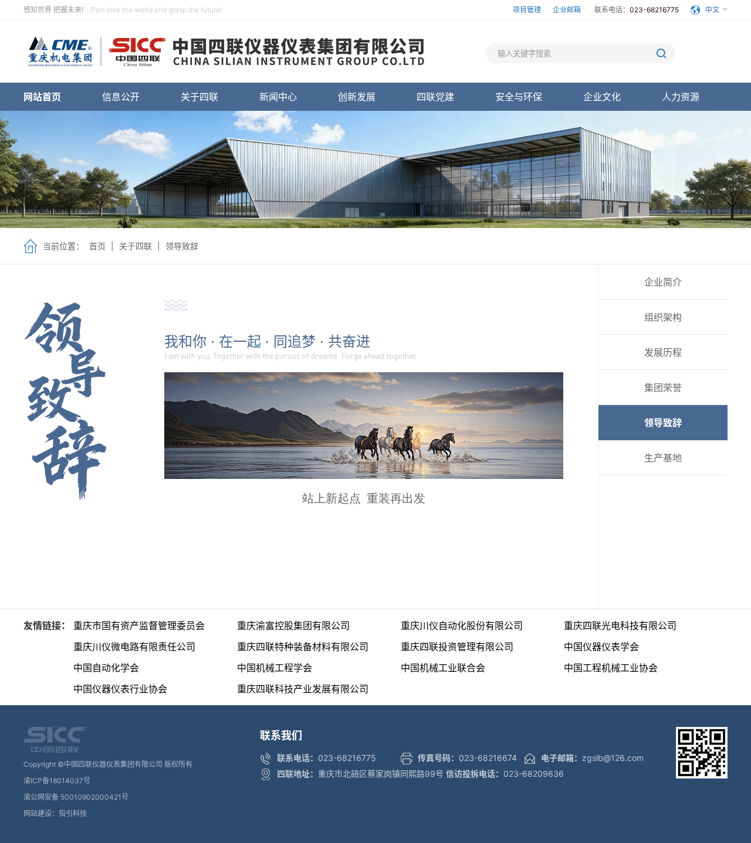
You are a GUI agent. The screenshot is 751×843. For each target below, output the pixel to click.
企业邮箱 (568, 9)
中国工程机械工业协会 (611, 668)
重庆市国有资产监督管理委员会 (139, 625)
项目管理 (527, 9)
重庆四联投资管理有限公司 (457, 646)
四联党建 (435, 97)
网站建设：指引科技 (55, 813)
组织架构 (663, 317)
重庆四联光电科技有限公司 (620, 625)
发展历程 (663, 352)
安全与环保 (518, 97)
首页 (97, 246)
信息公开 (121, 97)
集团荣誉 (663, 387)
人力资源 (680, 97)
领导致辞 (181, 246)
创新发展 (357, 97)
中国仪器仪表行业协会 (120, 689)
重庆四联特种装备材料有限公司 (302, 646)
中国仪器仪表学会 (601, 646)
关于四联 (199, 97)
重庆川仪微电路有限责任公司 (134, 646)
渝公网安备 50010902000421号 (75, 797)
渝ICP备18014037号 (56, 780)
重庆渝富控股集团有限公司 (293, 625)
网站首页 (42, 97)
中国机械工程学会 (274, 668)
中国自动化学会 (106, 668)
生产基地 (663, 458)
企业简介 (663, 282)
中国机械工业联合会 (443, 668)
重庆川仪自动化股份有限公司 (462, 625)
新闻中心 (278, 97)
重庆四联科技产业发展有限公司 (302, 689)
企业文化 (602, 97)
